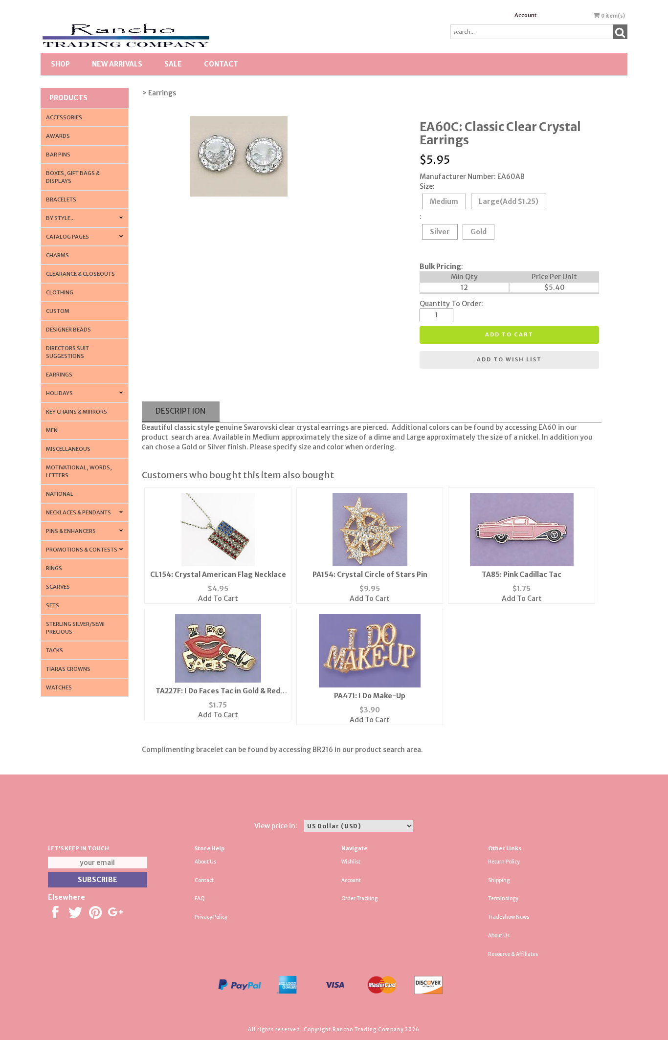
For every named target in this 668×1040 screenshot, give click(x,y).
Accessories (64, 117)
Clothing (59, 292)
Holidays (59, 393)
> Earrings (159, 93)
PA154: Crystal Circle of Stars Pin (369, 574)
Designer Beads (68, 329)
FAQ (200, 898)
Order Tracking (359, 898)
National (59, 493)
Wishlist (350, 862)
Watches (59, 687)
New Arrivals (117, 64)
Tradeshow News (508, 917)
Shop (60, 64)
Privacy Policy (211, 917)
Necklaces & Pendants (78, 512)
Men (52, 430)
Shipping (499, 880)
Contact (221, 64)
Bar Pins (58, 154)
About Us (205, 862)
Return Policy (504, 862)
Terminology (503, 898)
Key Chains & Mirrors (76, 411)
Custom (57, 311)
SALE (173, 64)
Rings (54, 568)
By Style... (60, 218)
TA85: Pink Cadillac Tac (521, 574)
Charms (57, 255)
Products (68, 97)
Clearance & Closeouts (80, 273)
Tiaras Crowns (68, 668)
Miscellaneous (68, 448)
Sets (52, 605)
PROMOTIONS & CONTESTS (81, 549)
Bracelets (61, 199)
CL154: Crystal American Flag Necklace (218, 574)
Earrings (59, 374)
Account (525, 15)
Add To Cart (218, 598)
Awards (58, 136)
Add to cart (509, 334)
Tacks (54, 650)
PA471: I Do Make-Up (369, 695)
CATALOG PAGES (67, 236)
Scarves (58, 586)
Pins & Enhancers (71, 531)
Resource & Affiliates (513, 954)
